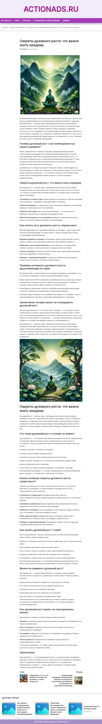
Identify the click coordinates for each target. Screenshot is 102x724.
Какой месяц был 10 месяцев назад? (92, 707)
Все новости (6, 20)
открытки (26, 20)
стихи (16, 20)
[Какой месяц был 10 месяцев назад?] (75, 708)
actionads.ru (51, 9)
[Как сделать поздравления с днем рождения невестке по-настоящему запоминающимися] (9, 708)
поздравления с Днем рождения (46, 20)
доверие (66, 20)
